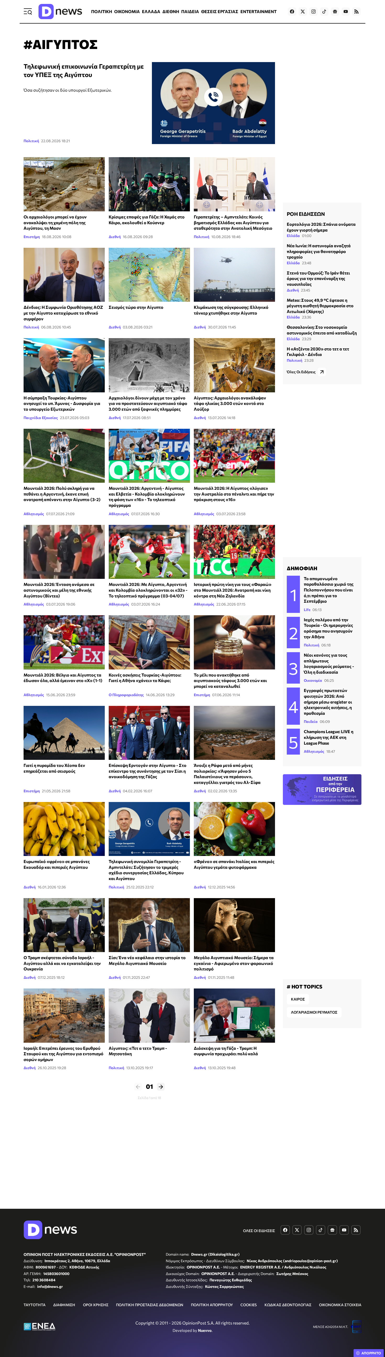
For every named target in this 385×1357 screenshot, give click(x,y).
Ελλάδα (293, 235)
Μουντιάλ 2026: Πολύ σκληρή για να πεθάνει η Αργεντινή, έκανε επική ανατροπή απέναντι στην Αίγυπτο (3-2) (62, 494)
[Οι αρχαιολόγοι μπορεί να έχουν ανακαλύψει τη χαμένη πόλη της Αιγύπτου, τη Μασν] (64, 184)
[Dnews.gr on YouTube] (346, 11)
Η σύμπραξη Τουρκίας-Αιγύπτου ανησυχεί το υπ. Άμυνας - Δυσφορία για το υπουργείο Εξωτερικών (62, 403)
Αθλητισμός (34, 514)
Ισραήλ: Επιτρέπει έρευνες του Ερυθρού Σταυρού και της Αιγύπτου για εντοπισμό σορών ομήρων (63, 1054)
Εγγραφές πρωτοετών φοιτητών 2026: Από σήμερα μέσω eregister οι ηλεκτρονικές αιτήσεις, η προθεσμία (328, 701)
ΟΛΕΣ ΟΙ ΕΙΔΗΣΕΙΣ (259, 1230)
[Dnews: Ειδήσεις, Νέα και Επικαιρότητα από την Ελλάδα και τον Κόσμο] (60, 11)
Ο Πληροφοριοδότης (126, 695)
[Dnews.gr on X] (303, 11)
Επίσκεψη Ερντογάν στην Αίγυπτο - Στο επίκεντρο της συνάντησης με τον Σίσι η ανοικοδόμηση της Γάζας (147, 771)
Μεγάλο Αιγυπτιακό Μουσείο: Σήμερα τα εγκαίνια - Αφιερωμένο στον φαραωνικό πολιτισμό (234, 963)
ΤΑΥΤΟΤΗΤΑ (35, 1305)
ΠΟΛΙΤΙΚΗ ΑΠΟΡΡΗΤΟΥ (212, 1305)
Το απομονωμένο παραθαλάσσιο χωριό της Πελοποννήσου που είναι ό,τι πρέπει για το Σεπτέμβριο (329, 589)
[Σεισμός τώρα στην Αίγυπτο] (149, 275)
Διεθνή (115, 236)
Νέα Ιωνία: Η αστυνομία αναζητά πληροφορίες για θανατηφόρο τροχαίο (319, 251)
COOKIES (248, 1305)
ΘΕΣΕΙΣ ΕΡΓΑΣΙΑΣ (219, 11)
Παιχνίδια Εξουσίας (41, 417)
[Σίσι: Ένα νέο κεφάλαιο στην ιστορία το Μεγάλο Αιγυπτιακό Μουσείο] (149, 925)
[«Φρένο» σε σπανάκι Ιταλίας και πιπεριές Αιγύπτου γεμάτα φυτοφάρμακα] (234, 829)
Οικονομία (313, 680)
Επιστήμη (32, 236)
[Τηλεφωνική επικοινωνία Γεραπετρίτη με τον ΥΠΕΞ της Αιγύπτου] (213, 103)
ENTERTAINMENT (258, 11)
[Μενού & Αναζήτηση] (28, 11)
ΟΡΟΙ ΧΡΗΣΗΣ (95, 1305)
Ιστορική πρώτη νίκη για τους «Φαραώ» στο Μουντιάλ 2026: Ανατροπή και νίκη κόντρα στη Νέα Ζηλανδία (232, 590)
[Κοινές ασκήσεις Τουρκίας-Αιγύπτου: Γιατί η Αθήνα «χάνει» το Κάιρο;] (149, 642)
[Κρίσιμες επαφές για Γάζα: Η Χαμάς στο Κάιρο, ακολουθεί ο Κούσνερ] (149, 184)
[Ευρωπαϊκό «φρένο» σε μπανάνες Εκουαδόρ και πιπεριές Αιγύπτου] (64, 829)
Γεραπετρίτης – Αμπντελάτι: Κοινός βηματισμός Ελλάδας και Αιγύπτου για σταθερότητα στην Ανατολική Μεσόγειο (233, 222)
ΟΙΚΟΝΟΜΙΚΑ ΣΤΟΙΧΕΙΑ (340, 1305)
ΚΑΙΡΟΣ (298, 999)
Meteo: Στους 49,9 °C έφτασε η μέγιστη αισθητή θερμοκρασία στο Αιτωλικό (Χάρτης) (320, 306)
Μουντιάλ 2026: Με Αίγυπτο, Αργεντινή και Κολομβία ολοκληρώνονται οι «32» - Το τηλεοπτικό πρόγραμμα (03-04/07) (148, 590)
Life (307, 609)
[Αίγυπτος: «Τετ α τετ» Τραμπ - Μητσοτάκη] (149, 1015)
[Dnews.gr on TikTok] (324, 11)
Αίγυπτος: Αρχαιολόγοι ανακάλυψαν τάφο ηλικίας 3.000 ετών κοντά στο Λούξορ (230, 403)
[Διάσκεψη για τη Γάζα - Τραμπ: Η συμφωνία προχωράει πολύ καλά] (234, 1015)
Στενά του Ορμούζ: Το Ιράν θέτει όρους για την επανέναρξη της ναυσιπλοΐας (318, 278)
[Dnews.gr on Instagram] (313, 11)
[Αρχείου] (234, 275)
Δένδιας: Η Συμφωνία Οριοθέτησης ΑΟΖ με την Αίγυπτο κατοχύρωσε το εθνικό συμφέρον (63, 313)
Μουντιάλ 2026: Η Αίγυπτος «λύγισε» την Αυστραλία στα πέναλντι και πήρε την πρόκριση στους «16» (234, 494)
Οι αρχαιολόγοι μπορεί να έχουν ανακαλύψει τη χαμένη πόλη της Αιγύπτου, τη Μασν (55, 222)
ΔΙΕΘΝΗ (170, 11)
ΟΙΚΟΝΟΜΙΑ (127, 11)
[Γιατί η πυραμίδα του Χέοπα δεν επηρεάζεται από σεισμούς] (64, 733)
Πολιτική (31, 141)
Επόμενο (161, 1087)
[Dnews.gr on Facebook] (292, 11)
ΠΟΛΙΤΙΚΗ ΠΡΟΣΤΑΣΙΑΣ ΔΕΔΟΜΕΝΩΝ (149, 1305)
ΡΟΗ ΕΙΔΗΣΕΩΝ (306, 214)
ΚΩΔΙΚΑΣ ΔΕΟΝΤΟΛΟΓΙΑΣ (288, 1305)
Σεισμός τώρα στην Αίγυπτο (136, 307)
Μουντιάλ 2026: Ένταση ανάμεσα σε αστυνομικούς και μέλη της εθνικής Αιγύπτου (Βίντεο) (59, 590)
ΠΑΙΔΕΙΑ (190, 11)
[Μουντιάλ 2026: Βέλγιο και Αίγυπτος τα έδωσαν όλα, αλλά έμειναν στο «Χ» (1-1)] (64, 642)
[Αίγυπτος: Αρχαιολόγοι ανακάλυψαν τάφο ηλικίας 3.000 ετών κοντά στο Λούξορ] (234, 365)
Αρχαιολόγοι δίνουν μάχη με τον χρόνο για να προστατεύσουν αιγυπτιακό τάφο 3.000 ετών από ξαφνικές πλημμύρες (148, 403)
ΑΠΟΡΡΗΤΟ (371, 1353)
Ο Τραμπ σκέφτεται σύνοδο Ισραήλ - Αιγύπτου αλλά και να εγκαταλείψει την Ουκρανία (62, 963)
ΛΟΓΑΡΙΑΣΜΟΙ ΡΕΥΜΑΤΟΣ (314, 1012)
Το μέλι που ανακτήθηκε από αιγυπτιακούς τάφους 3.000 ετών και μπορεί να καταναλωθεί (230, 680)
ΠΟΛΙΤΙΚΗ (101, 11)
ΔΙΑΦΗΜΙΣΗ (64, 1305)
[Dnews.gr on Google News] (335, 11)
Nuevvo (205, 1330)
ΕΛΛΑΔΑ (151, 11)
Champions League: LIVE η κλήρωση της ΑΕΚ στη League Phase (328, 737)
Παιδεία (311, 721)
